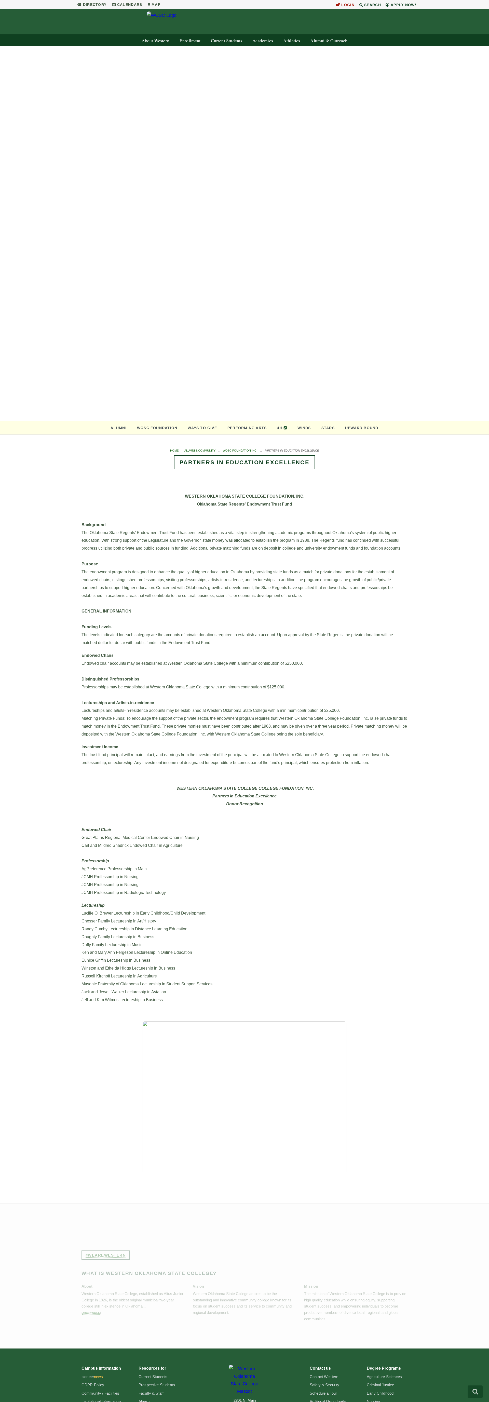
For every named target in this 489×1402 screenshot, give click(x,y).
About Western (155, 41)
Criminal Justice (380, 1385)
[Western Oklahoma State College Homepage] (244, 21)
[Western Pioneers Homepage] (244, 1380)
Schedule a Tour (323, 1393)
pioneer (92, 1377)
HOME (174, 450)
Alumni (118, 428)
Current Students (226, 41)
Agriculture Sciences (384, 1377)
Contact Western (324, 1377)
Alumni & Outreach (328, 41)
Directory (94, 5)
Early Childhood (380, 1393)
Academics (262, 41)
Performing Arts (247, 428)
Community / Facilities (100, 1393)
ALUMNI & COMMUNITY (199, 450)
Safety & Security (324, 1385)
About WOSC (91, 1312)
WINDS (304, 428)
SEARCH (372, 5)
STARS (328, 428)
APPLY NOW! (403, 5)
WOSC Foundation (157, 428)
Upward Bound (361, 428)
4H (279, 428)
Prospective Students (157, 1385)
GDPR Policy (93, 1385)
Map (156, 5)
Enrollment (190, 41)
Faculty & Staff (151, 1393)
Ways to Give (202, 428)
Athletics (291, 41)
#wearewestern (106, 1255)
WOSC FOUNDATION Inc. (240, 450)
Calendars (129, 5)
